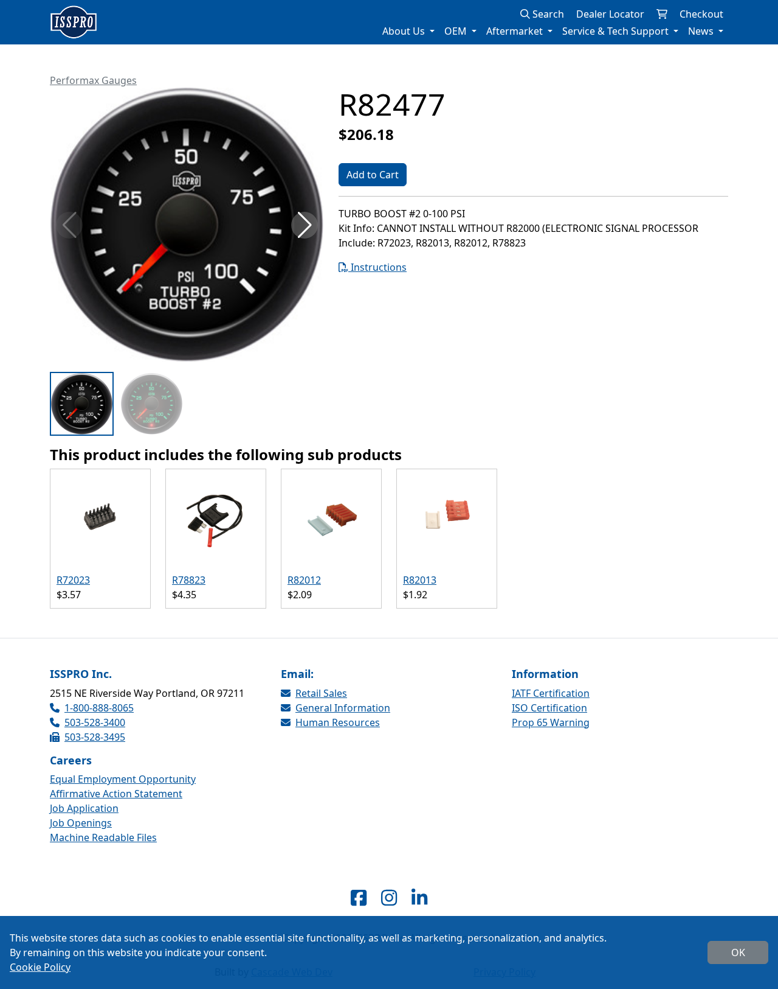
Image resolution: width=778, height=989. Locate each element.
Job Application (84, 808)
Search (547, 14)
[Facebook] (359, 897)
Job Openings (81, 823)
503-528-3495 (94, 737)
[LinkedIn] (419, 897)
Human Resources (337, 722)
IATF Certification (551, 693)
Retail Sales (321, 693)
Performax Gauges (93, 80)
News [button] (702, 31)
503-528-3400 (94, 722)
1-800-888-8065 (99, 708)
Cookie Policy (40, 967)
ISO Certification (549, 708)
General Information (342, 708)
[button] (304, 225)
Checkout (701, 14)
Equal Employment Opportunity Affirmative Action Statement (123, 786)
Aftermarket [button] (515, 31)
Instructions (377, 267)
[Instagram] (389, 897)
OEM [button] (456, 31)
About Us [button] (404, 31)
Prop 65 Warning (551, 722)
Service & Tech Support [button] (616, 31)
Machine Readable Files (103, 837)
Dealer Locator (610, 14)
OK (738, 952)
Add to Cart (372, 174)
